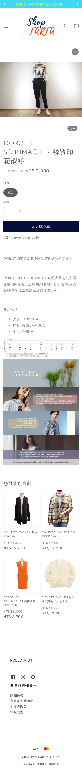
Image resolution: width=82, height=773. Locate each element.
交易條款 (42, 764)
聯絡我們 (54, 764)
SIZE (6, 183)
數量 (6, 202)
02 (10, 193)
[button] (6, 26)
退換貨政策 (18, 707)
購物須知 (16, 695)
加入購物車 (41, 226)
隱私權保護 (29, 764)
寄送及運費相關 (21, 701)
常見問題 (16, 712)
